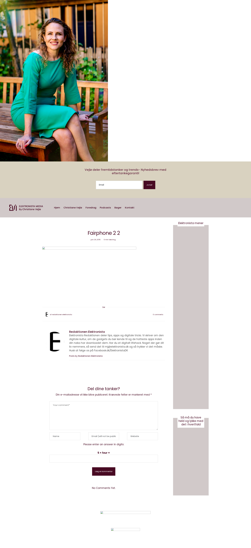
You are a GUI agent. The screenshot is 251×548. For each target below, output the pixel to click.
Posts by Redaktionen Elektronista (86, 356)
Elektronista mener (191, 223)
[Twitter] (101, 314)
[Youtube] (187, 518)
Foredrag (91, 207)
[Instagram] (180, 518)
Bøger (117, 207)
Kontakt (129, 207)
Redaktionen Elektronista (62, 314)
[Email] (104, 314)
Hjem (57, 207)
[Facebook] (99, 314)
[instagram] (2, 221)
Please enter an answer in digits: (103, 444)
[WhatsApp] (106, 314)
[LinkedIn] (108, 314)
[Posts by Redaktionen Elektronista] (46, 314)
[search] (138, 207)
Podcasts (105, 207)
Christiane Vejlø (72, 207)
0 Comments (158, 314)
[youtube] (2, 224)
